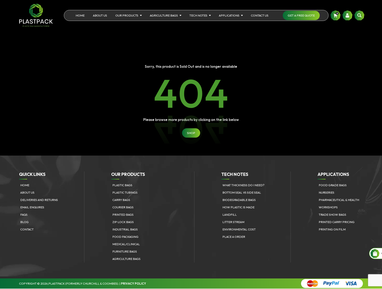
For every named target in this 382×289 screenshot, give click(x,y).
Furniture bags (124, 251)
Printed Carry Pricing (337, 222)
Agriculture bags (164, 15)
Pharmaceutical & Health (339, 200)
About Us (100, 15)
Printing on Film (332, 229)
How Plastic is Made (238, 207)
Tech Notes (198, 15)
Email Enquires (32, 207)
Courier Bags (123, 207)
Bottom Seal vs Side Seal (241, 192)
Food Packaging (125, 237)
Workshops (328, 207)
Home (80, 15)
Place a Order (233, 237)
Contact (27, 229)
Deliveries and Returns (39, 200)
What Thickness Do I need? (243, 185)
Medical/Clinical (126, 244)
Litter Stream (233, 222)
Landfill (229, 215)
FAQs (23, 215)
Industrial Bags (125, 229)
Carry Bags (121, 200)
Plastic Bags (122, 185)
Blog (24, 222)
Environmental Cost (239, 229)
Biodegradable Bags (239, 200)
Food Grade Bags (333, 185)
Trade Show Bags (332, 215)
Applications (229, 15)
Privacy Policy (133, 283)
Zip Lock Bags (123, 222)
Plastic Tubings (124, 192)
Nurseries (326, 192)
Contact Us (259, 15)
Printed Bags (123, 215)
